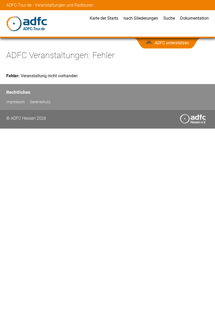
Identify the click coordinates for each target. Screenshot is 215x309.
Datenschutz (40, 102)
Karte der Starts (104, 18)
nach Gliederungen (140, 18)
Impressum (15, 102)
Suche (169, 18)
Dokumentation (194, 18)
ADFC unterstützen (172, 42)
